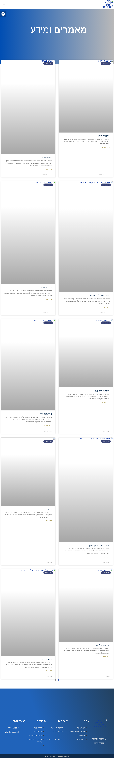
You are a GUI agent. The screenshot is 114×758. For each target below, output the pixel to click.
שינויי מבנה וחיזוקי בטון (99, 545)
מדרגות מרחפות (102, 391)
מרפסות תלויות (103, 645)
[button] (4, 4)
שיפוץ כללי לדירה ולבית (99, 295)
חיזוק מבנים (47, 659)
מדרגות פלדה (46, 414)
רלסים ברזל (47, 157)
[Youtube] (97, 732)
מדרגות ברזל (46, 287)
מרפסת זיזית (104, 136)
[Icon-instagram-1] (103, 732)
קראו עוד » (106, 147)
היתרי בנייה (47, 509)
